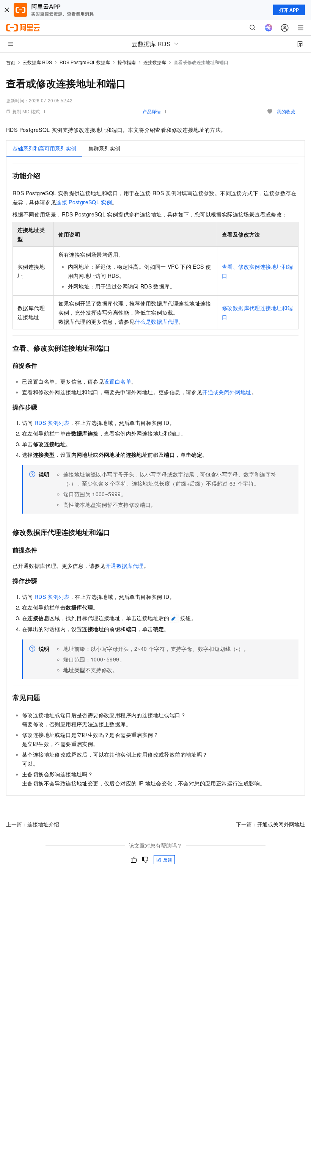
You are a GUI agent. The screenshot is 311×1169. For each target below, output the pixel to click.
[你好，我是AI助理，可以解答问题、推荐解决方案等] (268, 28)
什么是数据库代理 (156, 321)
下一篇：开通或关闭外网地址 (270, 824)
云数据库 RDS (37, 62)
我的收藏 (286, 111)
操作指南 (127, 62)
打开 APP (289, 9)
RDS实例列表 (52, 422)
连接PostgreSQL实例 (84, 202)
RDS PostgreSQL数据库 (85, 62)
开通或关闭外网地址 (226, 392)
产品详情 (152, 111)
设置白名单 (117, 381)
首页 (10, 62)
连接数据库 (154, 62)
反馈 (167, 859)
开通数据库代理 (124, 565)
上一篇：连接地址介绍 (32, 824)
